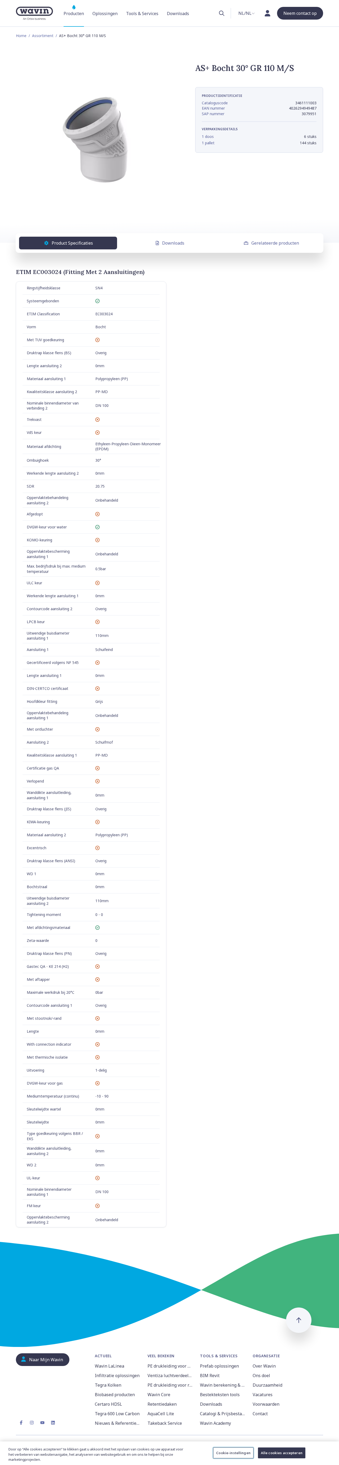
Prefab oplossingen (219, 1366)
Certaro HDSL (108, 1404)
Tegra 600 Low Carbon (117, 1414)
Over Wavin (264, 1366)
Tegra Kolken (108, 1385)
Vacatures (263, 1394)
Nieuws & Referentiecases (118, 1423)
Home (21, 35)
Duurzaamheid (267, 1385)
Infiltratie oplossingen (117, 1375)
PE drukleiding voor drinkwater (171, 1366)
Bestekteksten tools (220, 1394)
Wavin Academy (215, 1423)
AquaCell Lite (161, 1414)
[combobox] (246, 13)
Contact (260, 1414)
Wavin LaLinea (109, 1366)
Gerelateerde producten (275, 243)
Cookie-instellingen (233, 1452)
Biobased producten (115, 1394)
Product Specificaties (72, 243)
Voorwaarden (266, 1404)
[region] (169, 1453)
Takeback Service (165, 1423)
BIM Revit (210, 1375)
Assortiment (42, 35)
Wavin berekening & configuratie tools (223, 1385)
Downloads (173, 243)
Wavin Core (159, 1394)
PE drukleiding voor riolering (171, 1385)
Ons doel (261, 1375)
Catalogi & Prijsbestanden (223, 1414)
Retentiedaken (162, 1404)
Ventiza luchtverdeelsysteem (171, 1375)
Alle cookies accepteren (281, 1452)
